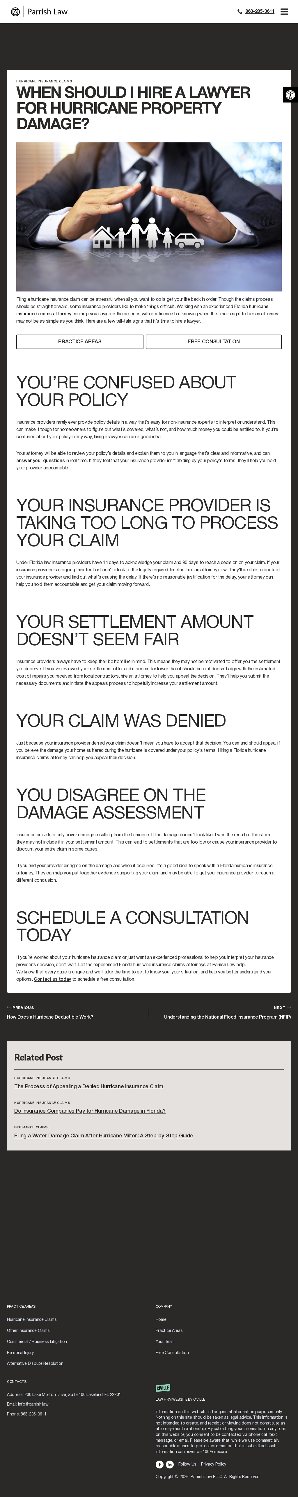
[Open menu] (284, 11)
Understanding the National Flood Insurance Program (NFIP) (227, 1012)
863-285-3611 (259, 12)
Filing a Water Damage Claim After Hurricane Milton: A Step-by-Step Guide (103, 1136)
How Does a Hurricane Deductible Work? (50, 1012)
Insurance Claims (31, 1127)
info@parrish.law (33, 1404)
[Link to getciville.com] (223, 1395)
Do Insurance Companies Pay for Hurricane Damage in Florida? (90, 1111)
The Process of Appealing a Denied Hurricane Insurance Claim (88, 1086)
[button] (290, 94)
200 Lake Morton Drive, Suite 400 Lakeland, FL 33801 (72, 1395)
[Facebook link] (160, 1464)
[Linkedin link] (170, 1464)
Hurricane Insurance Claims (44, 81)
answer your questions (40, 461)
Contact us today (52, 980)
